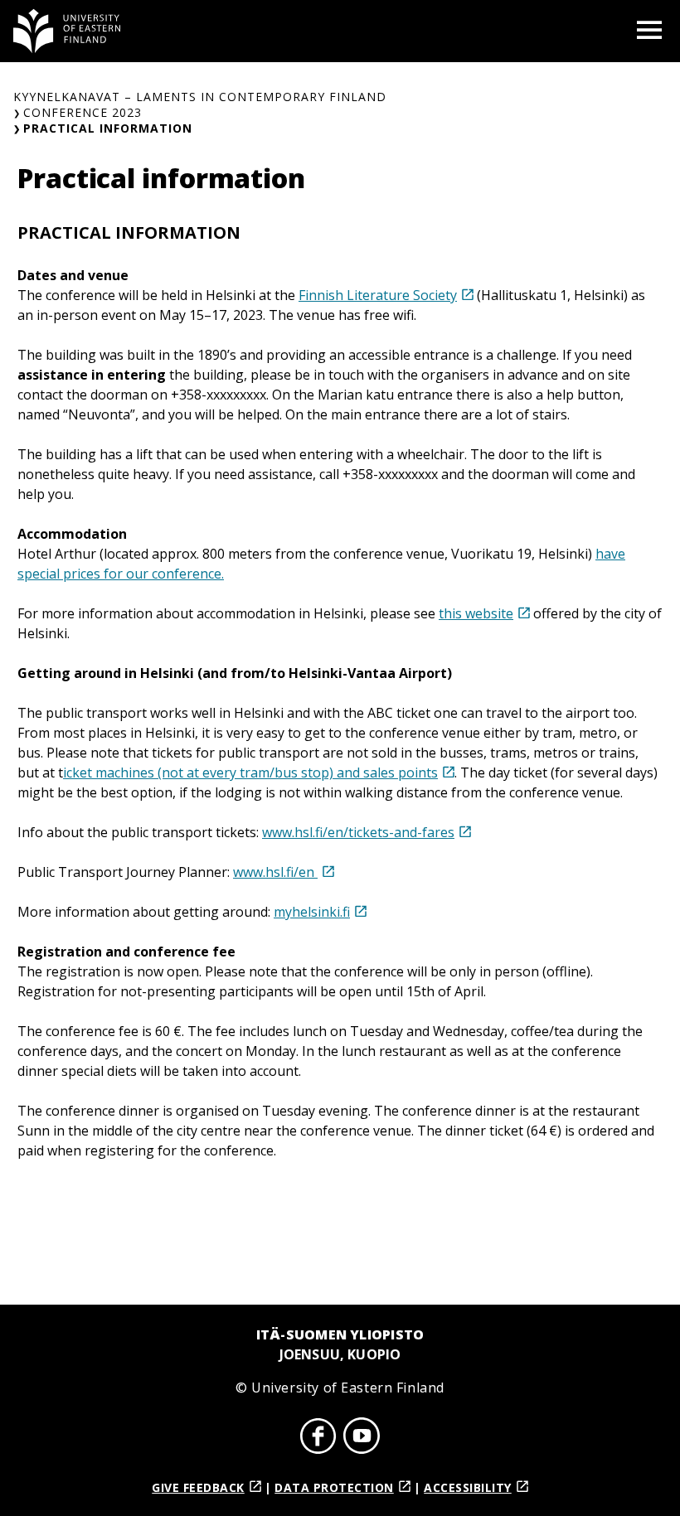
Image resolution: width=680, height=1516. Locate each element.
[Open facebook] (318, 1438)
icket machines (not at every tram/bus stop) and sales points (250, 772)
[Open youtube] (361, 1438)
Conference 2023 (82, 112)
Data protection (334, 1487)
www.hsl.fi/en (275, 872)
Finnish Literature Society (378, 295)
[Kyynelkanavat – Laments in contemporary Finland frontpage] (67, 31)
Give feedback (198, 1487)
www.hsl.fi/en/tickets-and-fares (358, 832)
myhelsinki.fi (312, 912)
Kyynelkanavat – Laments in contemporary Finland (199, 96)
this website (476, 613)
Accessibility (468, 1487)
